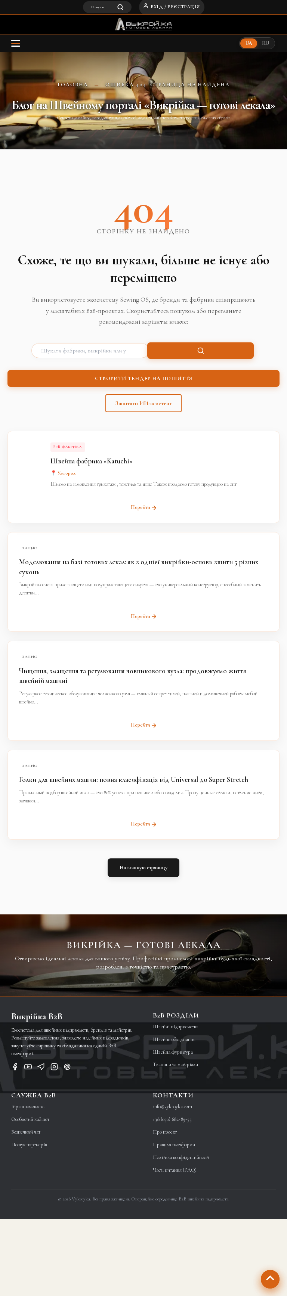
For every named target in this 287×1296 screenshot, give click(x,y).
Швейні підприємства (175, 1026)
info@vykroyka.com (172, 1106)
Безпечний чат (25, 1132)
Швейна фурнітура (173, 1052)
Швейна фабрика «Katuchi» (91, 461)
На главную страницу (143, 867)
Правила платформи (174, 1144)
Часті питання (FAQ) (175, 1170)
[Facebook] (15, 1068)
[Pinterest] (67, 1068)
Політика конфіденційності (181, 1157)
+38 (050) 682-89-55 (172, 1119)
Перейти (140, 507)
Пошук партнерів (29, 1144)
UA (249, 43)
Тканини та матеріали (175, 1064)
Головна (73, 84)
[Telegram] (41, 1068)
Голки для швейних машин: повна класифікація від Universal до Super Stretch (133, 779)
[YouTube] (28, 1068)
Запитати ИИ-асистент (143, 403)
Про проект (165, 1132)
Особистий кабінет (30, 1119)
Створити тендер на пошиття (143, 378)
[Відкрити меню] (15, 43)
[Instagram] (54, 1068)
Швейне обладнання (174, 1039)
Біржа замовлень (28, 1106)
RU (265, 43)
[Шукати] (200, 350)
